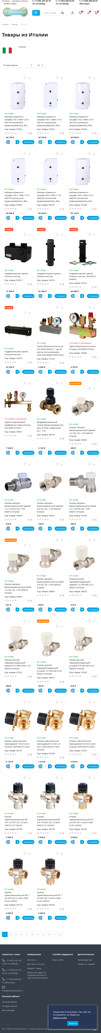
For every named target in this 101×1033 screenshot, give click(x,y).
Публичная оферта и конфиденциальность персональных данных (37, 975)
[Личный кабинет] (72, 13)
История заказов (9, 1006)
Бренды (14, 24)
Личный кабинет (9, 1002)
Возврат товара (10, 3)
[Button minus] (8, 142)
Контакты (31, 960)
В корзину (28, 142)
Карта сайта (58, 960)
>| (60, 934)
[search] (62, 13)
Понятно (73, 1023)
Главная (5, 24)
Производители (85, 960)
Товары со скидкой (86, 964)
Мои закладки (8, 1010)
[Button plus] (18, 142)
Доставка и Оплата (35, 964)
